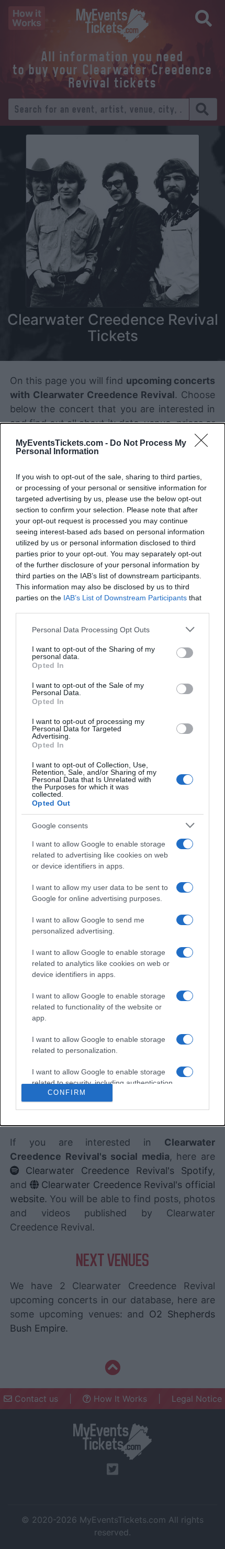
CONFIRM (67, 1092)
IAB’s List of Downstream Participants (125, 598)
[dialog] (112, 774)
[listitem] (112, 629)
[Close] (205, 444)
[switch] (184, 652)
